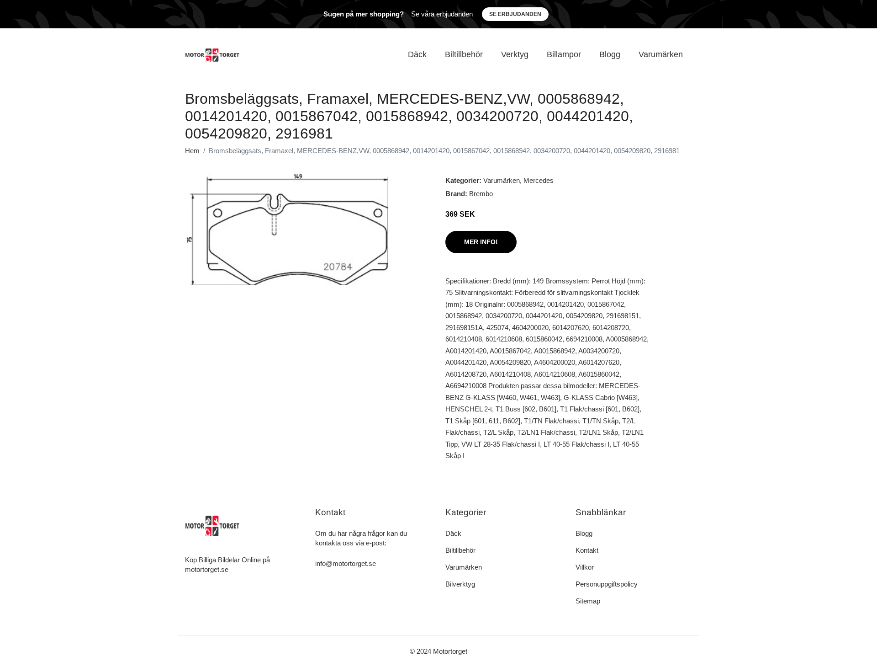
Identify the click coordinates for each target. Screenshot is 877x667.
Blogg (609, 54)
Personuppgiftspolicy (607, 584)
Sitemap (588, 601)
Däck (417, 54)
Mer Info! (481, 241)
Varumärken (661, 54)
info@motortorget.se (345, 563)
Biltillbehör (464, 54)
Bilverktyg (460, 584)
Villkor (585, 567)
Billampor (564, 54)
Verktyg (514, 54)
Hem (192, 151)
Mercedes (538, 180)
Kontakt (587, 550)
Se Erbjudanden (515, 14)
